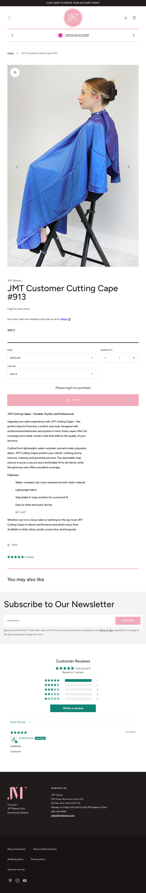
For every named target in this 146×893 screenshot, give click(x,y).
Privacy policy (38, 859)
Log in (75, 399)
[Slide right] (134, 35)
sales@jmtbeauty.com (63, 815)
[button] (9, 18)
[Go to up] (141, 888)
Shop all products (16, 849)
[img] (18, 732)
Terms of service (16, 869)
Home (10, 53)
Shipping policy (15, 859)
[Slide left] (12, 35)
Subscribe (127, 620)
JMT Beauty (13, 808)
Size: (10, 350)
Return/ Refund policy (45, 849)
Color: (11, 366)
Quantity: (107, 350)
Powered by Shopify (17, 812)
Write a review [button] (73, 708)
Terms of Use (106, 630)
